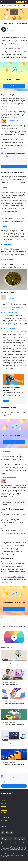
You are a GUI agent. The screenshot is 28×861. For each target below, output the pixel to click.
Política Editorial (5, 817)
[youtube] (11, 832)
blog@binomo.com (5, 829)
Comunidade (4, 820)
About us (3, 803)
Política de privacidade (6, 815)
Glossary (3, 822)
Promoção (3, 806)
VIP (4, 801)
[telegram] (2, 832)
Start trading (20, 1)
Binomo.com (4, 810)
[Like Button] (2, 618)
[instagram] (7, 832)
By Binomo (9, 28)
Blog (2, 798)
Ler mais (6, 400)
